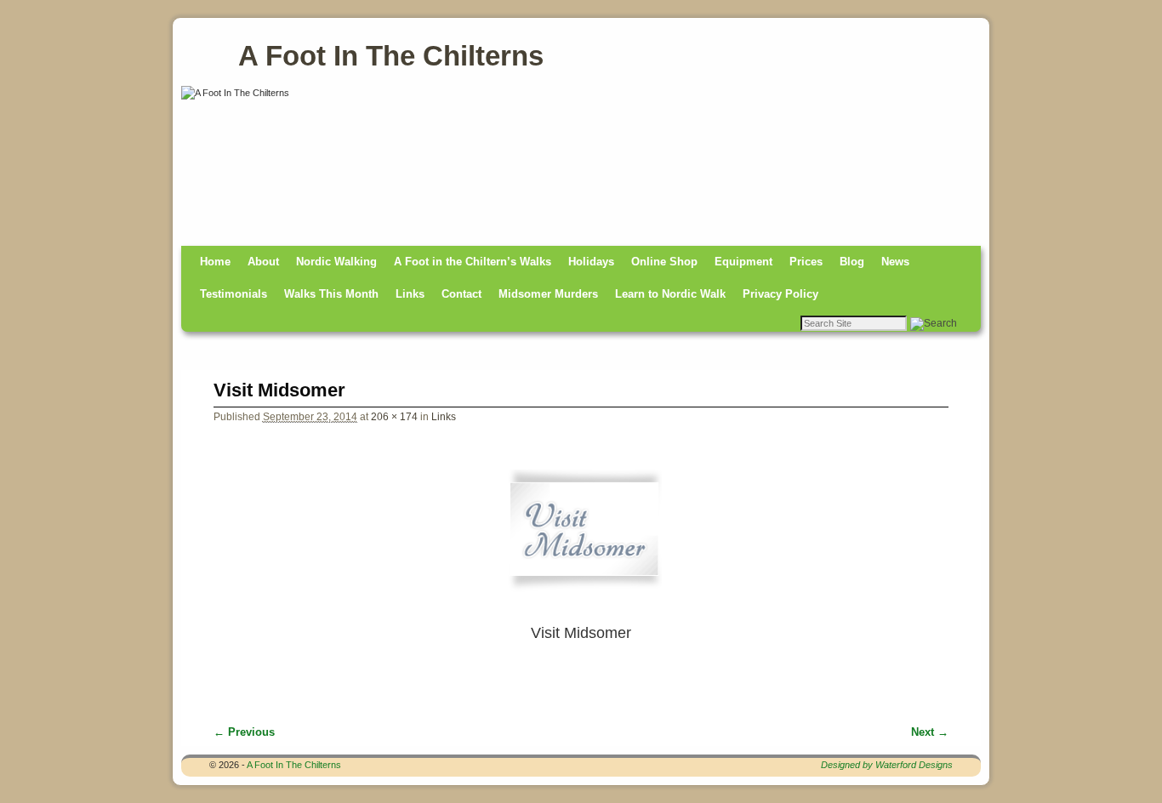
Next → (929, 732)
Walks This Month (331, 294)
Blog (852, 261)
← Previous (244, 732)
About (263, 261)
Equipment (743, 261)
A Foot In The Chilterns (391, 55)
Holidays (591, 261)
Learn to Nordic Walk (670, 294)
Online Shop (664, 261)
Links (410, 294)
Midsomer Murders (548, 294)
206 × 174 (394, 416)
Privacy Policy (780, 294)
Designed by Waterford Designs (887, 765)
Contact (461, 294)
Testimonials (233, 294)
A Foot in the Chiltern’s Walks (472, 261)
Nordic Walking (336, 261)
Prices (806, 261)
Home (215, 261)
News (895, 261)
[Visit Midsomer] (581, 537)
